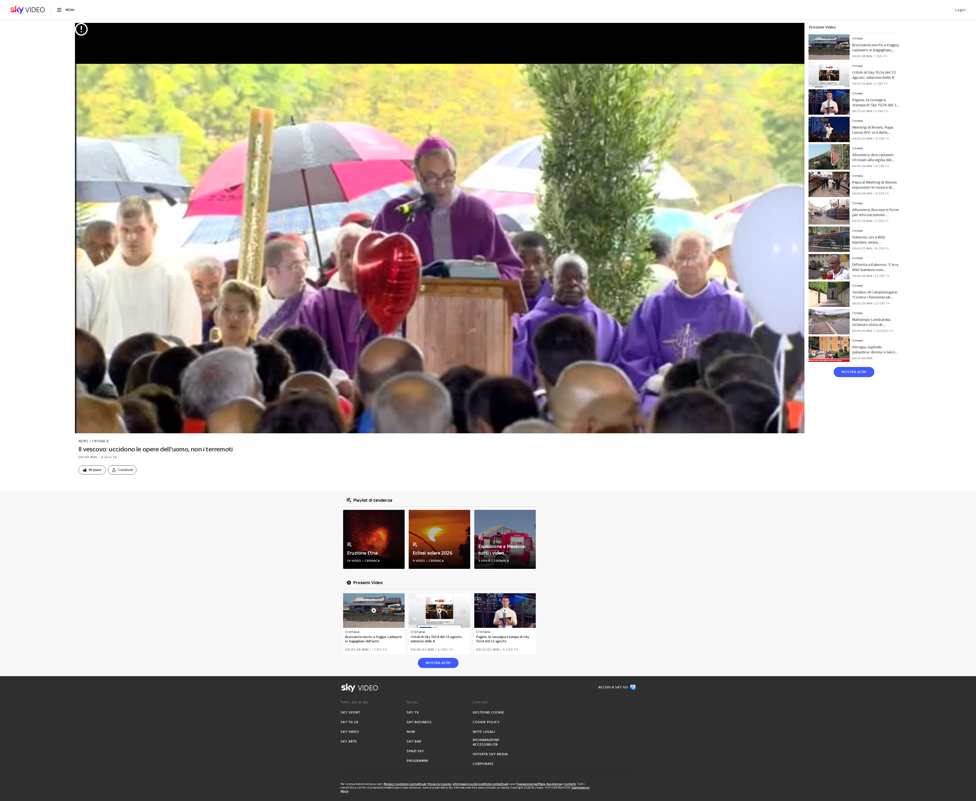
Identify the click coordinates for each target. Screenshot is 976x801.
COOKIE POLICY (486, 722)
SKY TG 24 (349, 722)
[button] (92, 469)
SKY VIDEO (350, 732)
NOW (411, 732)
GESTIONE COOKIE (488, 712)
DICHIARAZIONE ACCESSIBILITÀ (486, 742)
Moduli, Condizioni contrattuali (405, 784)
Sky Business (419, 722)
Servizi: (413, 702)
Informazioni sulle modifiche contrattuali (481, 784)
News (84, 441)
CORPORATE (483, 764)
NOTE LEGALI (484, 732)
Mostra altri (854, 372)
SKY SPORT (350, 712)
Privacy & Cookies (439, 784)
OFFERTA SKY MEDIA (490, 754)
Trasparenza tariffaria (530, 784)
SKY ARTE (349, 741)
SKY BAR (414, 741)
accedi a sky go (613, 687)
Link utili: (481, 702)
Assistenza (553, 784)
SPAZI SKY (415, 751)
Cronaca (100, 441)
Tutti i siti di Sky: (355, 702)
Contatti (570, 784)
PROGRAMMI (417, 761)
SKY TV (413, 712)
